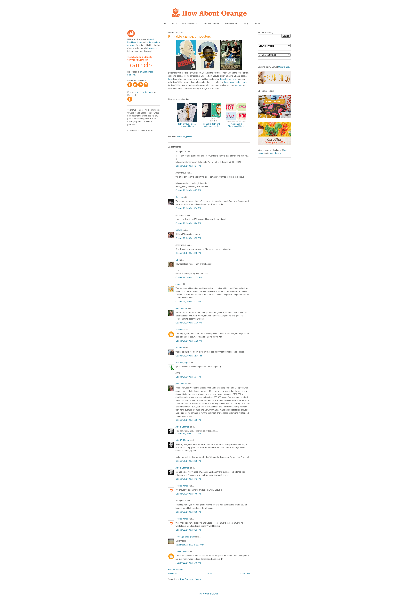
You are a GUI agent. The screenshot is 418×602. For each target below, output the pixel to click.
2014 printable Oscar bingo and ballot (187, 125)
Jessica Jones (182, 486)
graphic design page (144, 92)
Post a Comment (175, 569)
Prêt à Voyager (182, 363)
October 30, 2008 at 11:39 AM (189, 341)
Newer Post (173, 574)
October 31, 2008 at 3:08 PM (188, 512)
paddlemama (181, 308)
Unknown (180, 330)
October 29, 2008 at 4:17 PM (188, 166)
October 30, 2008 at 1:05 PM (188, 420)
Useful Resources (211, 23)
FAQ (245, 23)
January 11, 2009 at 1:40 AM (188, 563)
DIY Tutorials (170, 23)
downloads (181, 137)
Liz (177, 260)
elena (178, 284)
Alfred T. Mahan (182, 427)
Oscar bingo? (284, 67)
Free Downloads (189, 23)
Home (209, 574)
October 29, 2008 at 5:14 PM (188, 208)
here (170, 79)
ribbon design (274, 153)
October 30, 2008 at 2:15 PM (188, 461)
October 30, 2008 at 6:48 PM (188, 494)
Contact (256, 23)
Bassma (179, 197)
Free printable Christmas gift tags (236, 125)
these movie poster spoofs (235, 82)
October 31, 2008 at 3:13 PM (188, 530)
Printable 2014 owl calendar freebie (211, 125)
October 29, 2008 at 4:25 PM (188, 190)
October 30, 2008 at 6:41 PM (188, 479)
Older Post (245, 574)
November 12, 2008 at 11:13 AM (190, 545)
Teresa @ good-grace (185, 537)
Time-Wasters (231, 23)
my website (153, 48)
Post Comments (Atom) (190, 579)
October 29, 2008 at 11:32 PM (189, 277)
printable (189, 137)
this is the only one (228, 79)
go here (238, 85)
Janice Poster (182, 552)
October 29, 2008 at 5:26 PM (188, 223)
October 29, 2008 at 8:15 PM (188, 253)
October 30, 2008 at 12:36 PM (189, 356)
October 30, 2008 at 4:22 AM (188, 302)
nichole (179, 230)
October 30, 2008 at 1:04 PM (188, 377)
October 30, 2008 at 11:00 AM (189, 323)
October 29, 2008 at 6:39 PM (188, 238)
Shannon (180, 347)
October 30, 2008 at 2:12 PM (188, 433)
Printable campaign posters (189, 36)
